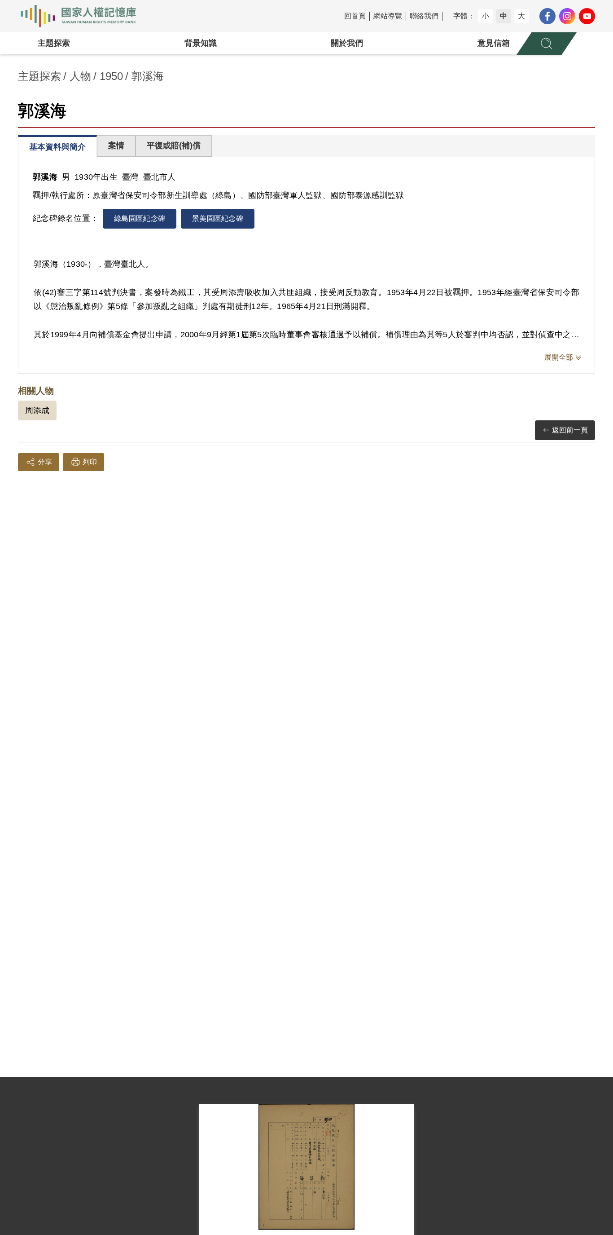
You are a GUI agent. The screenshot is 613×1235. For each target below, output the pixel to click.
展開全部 (558, 357)
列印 (90, 462)
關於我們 (347, 43)
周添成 (37, 410)
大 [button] (521, 16)
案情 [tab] (116, 145)
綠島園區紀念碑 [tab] (139, 218)
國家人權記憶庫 (83, 16)
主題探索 (54, 43)
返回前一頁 (570, 430)
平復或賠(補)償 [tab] (174, 145)
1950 (111, 76)
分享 (45, 462)
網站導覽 (387, 16)
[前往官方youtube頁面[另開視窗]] (587, 16)
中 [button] (503, 16)
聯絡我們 (424, 16)
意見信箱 (493, 43)
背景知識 (200, 43)
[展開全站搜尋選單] (547, 43)
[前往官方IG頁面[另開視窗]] (567, 16)
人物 (80, 76)
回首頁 (355, 16)
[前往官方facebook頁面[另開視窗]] (547, 16)
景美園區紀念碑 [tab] (217, 218)
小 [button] (485, 16)
